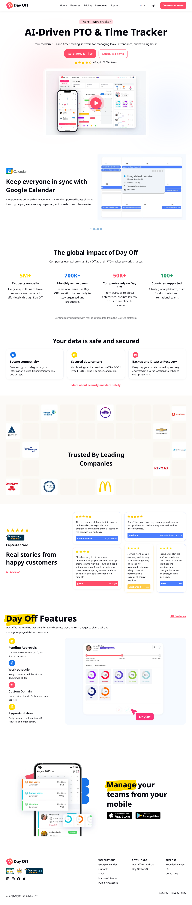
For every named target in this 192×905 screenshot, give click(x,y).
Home (63, 5)
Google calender (107, 864)
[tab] (27, 649)
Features (75, 5)
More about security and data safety (96, 385)
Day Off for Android (143, 864)
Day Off (32, 896)
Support (115, 5)
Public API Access (108, 882)
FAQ (168, 869)
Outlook (103, 869)
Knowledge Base (175, 864)
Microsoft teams (107, 878)
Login (153, 5)
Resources (101, 5)
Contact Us (172, 873)
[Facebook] (18, 879)
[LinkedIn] (8, 879)
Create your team (173, 5)
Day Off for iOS (140, 869)
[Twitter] (24, 879)
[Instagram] (13, 879)
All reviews (13, 572)
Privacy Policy (178, 893)
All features (178, 616)
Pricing (88, 5)
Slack (101, 873)
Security (163, 893)
